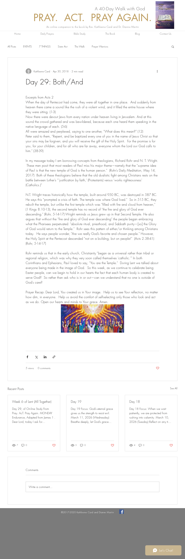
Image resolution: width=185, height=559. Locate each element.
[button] (173, 46)
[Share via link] (54, 357)
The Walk (80, 46)
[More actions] (157, 71)
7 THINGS (45, 46)
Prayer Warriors (100, 46)
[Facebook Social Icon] (121, 511)
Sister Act (62, 46)
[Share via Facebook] (27, 357)
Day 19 (76, 401)
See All (173, 388)
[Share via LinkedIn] (45, 357)
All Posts (12, 46)
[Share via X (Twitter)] (36, 357)
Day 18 (134, 401)
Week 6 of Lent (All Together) (31, 401)
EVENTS (27, 46)
